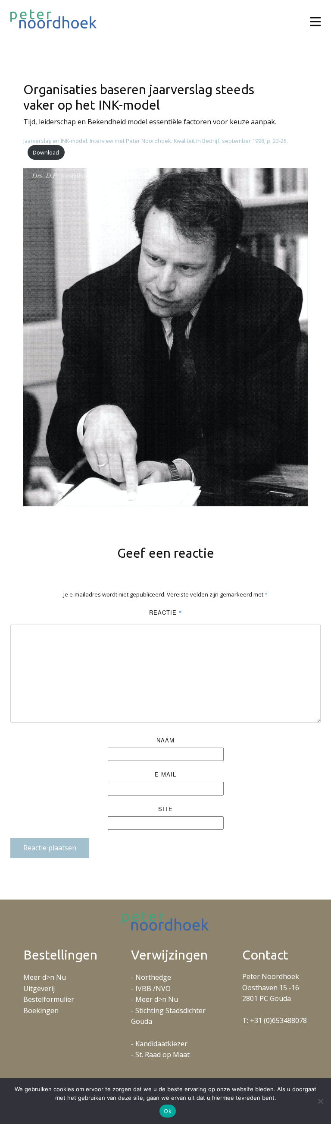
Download (46, 152)
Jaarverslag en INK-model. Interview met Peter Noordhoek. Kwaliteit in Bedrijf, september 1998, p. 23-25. (155, 141)
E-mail (165, 774)
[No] (320, 1101)
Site (165, 809)
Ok (168, 1111)
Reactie (165, 612)
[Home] (53, 18)
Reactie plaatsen (49, 847)
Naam (165, 740)
